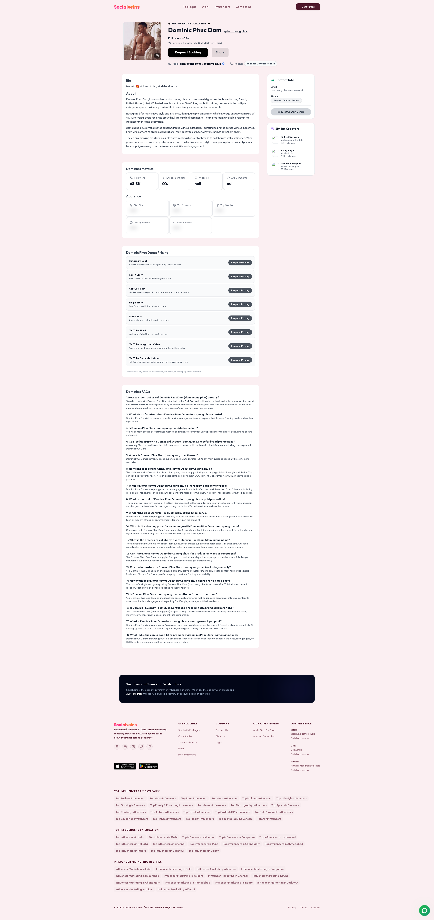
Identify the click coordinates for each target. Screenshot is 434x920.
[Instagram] (117, 747)
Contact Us (243, 7)
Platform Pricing (187, 754)
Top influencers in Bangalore (237, 837)
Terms (303, 907)
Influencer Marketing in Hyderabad (137, 875)
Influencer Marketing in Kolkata (183, 875)
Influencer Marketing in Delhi (174, 869)
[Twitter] (141, 747)
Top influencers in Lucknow (167, 850)
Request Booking (188, 52)
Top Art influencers (269, 818)
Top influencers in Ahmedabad (284, 844)
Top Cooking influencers (131, 812)
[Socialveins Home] (127, 7)
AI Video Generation (264, 736)
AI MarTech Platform (264, 730)
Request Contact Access (260, 63)
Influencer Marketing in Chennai (228, 875)
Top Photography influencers (249, 805)
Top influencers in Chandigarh (241, 844)
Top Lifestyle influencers (291, 798)
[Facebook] (149, 747)
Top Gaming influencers (130, 805)
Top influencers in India (130, 837)
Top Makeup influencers (257, 798)
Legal (219, 742)
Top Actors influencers (164, 812)
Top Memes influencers (212, 805)
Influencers (222, 7)
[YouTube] (133, 747)
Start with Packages (189, 730)
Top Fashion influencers (130, 798)
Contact (315, 907)
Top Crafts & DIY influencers (232, 812)
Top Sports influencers (285, 805)
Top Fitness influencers (167, 818)
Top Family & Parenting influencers (171, 805)
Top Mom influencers (225, 798)
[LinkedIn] (125, 747)
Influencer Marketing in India (133, 869)
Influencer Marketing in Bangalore (262, 869)
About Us (220, 736)
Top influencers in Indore (131, 850)
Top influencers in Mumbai (198, 837)
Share (220, 52)
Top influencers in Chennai (169, 844)
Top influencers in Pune (204, 844)
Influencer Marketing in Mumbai (216, 869)
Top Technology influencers (235, 818)
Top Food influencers (194, 798)
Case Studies (185, 736)
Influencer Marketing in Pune (270, 875)
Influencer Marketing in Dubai (176, 889)
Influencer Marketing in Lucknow (277, 882)
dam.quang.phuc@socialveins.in (200, 63)
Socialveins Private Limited (146, 907)
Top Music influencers (163, 798)
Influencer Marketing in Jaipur (134, 889)
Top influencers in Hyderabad (277, 837)
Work (205, 7)
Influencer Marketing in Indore (234, 882)
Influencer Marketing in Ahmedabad (187, 882)
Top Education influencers (132, 818)
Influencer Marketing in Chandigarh (138, 882)
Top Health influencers (200, 818)
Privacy (292, 907)
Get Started (308, 6)
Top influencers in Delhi (163, 837)
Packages (189, 7)
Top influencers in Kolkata (132, 844)
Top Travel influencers (196, 812)
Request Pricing (240, 262)
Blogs (181, 748)
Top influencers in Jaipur (204, 850)
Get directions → (300, 738)
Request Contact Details (291, 111)
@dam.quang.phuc (236, 31)
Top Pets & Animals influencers (274, 812)
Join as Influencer (187, 742)
